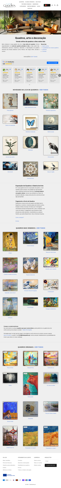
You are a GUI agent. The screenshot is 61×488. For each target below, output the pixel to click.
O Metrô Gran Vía (10, 447)
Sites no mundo (38, 462)
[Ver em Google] (4, 70)
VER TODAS (34, 56)
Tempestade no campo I (51, 448)
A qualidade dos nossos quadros (50, 47)
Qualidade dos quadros (23, 465)
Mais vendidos (6, 460)
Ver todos (44, 90)
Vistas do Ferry (30, 367)
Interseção (30, 150)
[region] (30, 22)
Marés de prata (51, 131)
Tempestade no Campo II (30, 447)
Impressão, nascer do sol (10, 292)
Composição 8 (51, 291)
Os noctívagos (30, 307)
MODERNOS (35, 4)
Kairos (10, 385)
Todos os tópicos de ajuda (24, 470)
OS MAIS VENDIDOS (29, 1)
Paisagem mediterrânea (51, 308)
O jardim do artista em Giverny (10, 274)
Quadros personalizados (9, 465)
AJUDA (38, 6)
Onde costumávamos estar (30, 107)
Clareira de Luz (51, 367)
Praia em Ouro (10, 367)
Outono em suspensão (10, 125)
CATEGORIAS (23, 6)
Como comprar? (20, 217)
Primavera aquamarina (51, 110)
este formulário (7, 335)
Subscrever (50, 465)
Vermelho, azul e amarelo (50, 269)
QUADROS (21, 1)
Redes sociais (37, 465)
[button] (1, 75)
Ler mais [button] (5, 78)
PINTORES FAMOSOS (26, 4)
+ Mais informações (27, 330)
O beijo (10, 253)
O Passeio (10, 317)
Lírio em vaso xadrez (10, 157)
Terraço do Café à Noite (51, 252)
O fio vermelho (51, 157)
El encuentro (30, 396)
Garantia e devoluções (23, 462)
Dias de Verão (10, 421)
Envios (17, 221)
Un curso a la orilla (51, 385)
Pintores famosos (7, 462)
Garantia (44, 49)
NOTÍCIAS (30, 8)
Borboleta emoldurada (30, 131)
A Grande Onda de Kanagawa (30, 290)
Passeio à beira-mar (30, 274)
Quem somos (45, 46)
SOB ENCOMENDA (31, 6)
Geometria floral (30, 178)
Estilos (4, 467)
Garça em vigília (50, 171)
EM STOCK (38, 1)
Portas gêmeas (10, 110)
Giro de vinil (10, 171)
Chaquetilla (30, 418)
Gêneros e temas (7, 470)
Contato (44, 51)
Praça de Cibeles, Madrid (50, 413)
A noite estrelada (30, 245)
